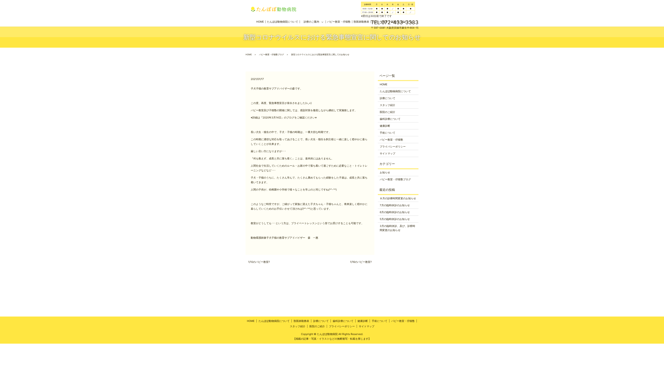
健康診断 (385, 125)
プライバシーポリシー (393, 146)
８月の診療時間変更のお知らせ (398, 198)
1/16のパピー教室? (361, 262)
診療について (387, 98)
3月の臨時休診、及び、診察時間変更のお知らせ (397, 228)
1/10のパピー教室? (259, 262)
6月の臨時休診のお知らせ (395, 212)
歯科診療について (390, 119)
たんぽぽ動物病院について (282, 21)
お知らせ (385, 172)
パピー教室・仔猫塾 (339, 21)
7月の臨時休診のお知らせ (395, 205)
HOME (260, 21)
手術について (387, 132)
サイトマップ (387, 153)
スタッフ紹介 (387, 105)
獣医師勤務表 (301, 321)
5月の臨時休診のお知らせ (395, 219)
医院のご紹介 (387, 112)
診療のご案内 (311, 21)
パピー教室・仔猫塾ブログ (271, 54)
